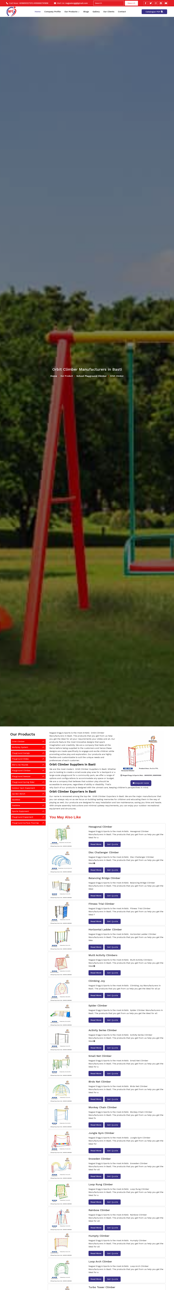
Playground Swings (21, 753)
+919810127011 (26, 3)
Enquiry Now (142, 783)
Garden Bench (18, 794)
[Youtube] (166, 3)
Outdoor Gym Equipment (23, 788)
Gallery (96, 11)
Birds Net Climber (100, 1081)
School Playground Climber (91, 376)
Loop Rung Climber (101, 1184)
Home (38, 11)
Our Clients (108, 11)
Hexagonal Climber (100, 826)
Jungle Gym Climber (101, 1133)
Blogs (86, 11)
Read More (95, 844)
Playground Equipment (22, 817)
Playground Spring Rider (23, 782)
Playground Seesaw (21, 776)
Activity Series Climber (103, 1030)
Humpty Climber (99, 1235)
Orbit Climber (18, 741)
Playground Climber (21, 770)
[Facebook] (146, 3)
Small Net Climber (100, 1055)
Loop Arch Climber (100, 1261)
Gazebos (16, 800)
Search (131, 3)
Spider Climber (98, 1005)
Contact (122, 11)
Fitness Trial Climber (102, 903)
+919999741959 (40, 3)
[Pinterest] (161, 3)
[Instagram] (156, 3)
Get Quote (112, 844)
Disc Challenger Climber (104, 852)
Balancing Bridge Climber (104, 878)
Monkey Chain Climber (103, 1107)
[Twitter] (151, 3)
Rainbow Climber (99, 1210)
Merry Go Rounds (20, 765)
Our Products (70, 11)
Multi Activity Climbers (103, 955)
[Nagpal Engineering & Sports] (11, 12)
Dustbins (16, 805)
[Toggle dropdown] (79, 11)
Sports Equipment (20, 811)
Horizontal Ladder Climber (105, 929)
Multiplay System (20, 747)
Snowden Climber (100, 1158)
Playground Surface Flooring (25, 823)
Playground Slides (20, 759)
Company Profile (52, 11)
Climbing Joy (97, 980)
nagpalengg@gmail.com (76, 3)
